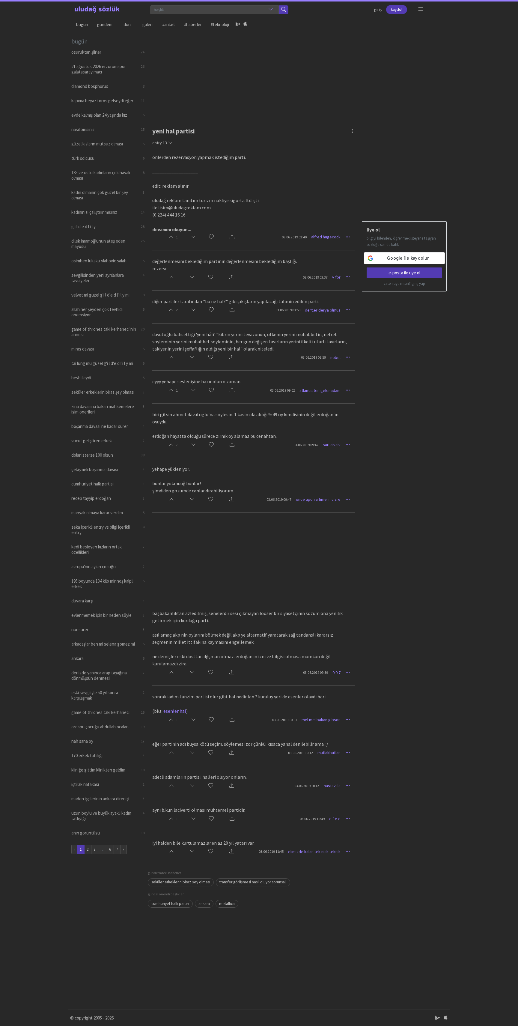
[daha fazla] (421, 9)
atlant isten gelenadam (320, 390)
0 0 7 (336, 672)
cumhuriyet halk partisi (170, 903)
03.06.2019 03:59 (287, 310)
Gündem (104, 24)
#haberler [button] (193, 24)
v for (336, 277)
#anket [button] (168, 24)
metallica (227, 903)
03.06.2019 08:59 (313, 357)
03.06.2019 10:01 (284, 720)
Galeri (147, 24)
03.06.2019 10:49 (312, 819)
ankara (204, 903)
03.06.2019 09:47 (278, 499)
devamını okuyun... (171, 229)
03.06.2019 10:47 (306, 786)
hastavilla (332, 785)
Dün (127, 24)
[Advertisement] (297, 75)
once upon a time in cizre (318, 499)
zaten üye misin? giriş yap (404, 283)
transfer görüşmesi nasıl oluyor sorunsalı (253, 882)
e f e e (335, 818)
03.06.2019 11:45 (271, 851)
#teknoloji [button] (220, 24)
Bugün (82, 24)
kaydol (396, 9)
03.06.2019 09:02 (282, 390)
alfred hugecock (326, 237)
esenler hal (174, 711)
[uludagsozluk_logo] (97, 9)
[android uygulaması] (238, 24)
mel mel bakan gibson (321, 719)
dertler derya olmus (323, 310)
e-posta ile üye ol (404, 273)
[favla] (211, 237)
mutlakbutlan (329, 752)
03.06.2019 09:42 (305, 445)
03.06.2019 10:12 (300, 753)
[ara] (283, 9)
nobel (335, 357)
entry (159, 142)
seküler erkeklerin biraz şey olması (180, 882)
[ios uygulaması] (245, 24)
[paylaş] (232, 237)
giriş (378, 9)
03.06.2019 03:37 (315, 277)
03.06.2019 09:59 (315, 672)
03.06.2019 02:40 (294, 237)
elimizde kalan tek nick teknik (314, 851)
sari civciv (332, 444)
